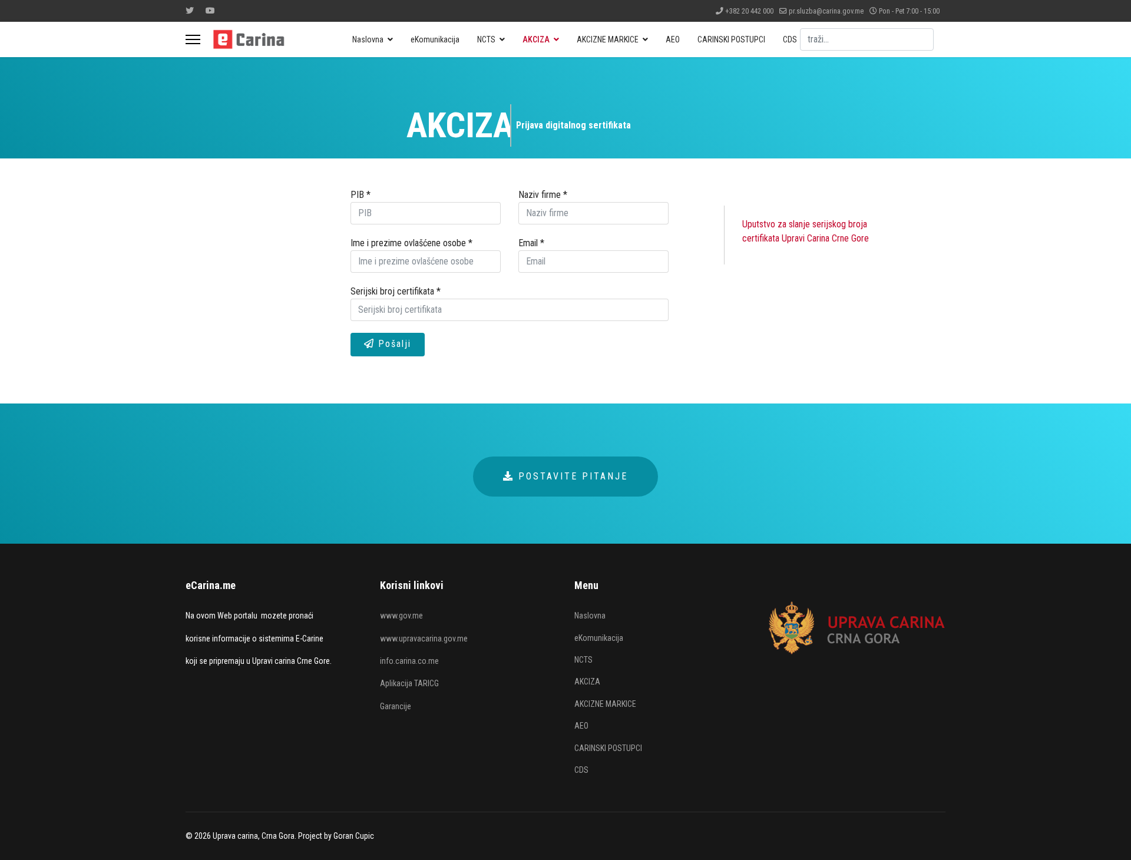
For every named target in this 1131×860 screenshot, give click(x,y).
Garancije (395, 706)
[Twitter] (190, 10)
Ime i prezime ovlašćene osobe (411, 243)
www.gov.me (401, 615)
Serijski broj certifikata (395, 291)
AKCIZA (536, 39)
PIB (360, 194)
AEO (673, 39)
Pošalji (393, 343)
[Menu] (193, 39)
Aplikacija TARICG (409, 683)
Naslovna (367, 39)
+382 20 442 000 (749, 10)
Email (531, 243)
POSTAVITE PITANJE (571, 476)
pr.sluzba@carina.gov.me (826, 10)
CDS (790, 39)
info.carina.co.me (409, 661)
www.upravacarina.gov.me (424, 638)
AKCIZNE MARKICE (608, 39)
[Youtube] (210, 10)
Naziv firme (542, 194)
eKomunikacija (435, 39)
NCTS (486, 39)
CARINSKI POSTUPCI (731, 39)
